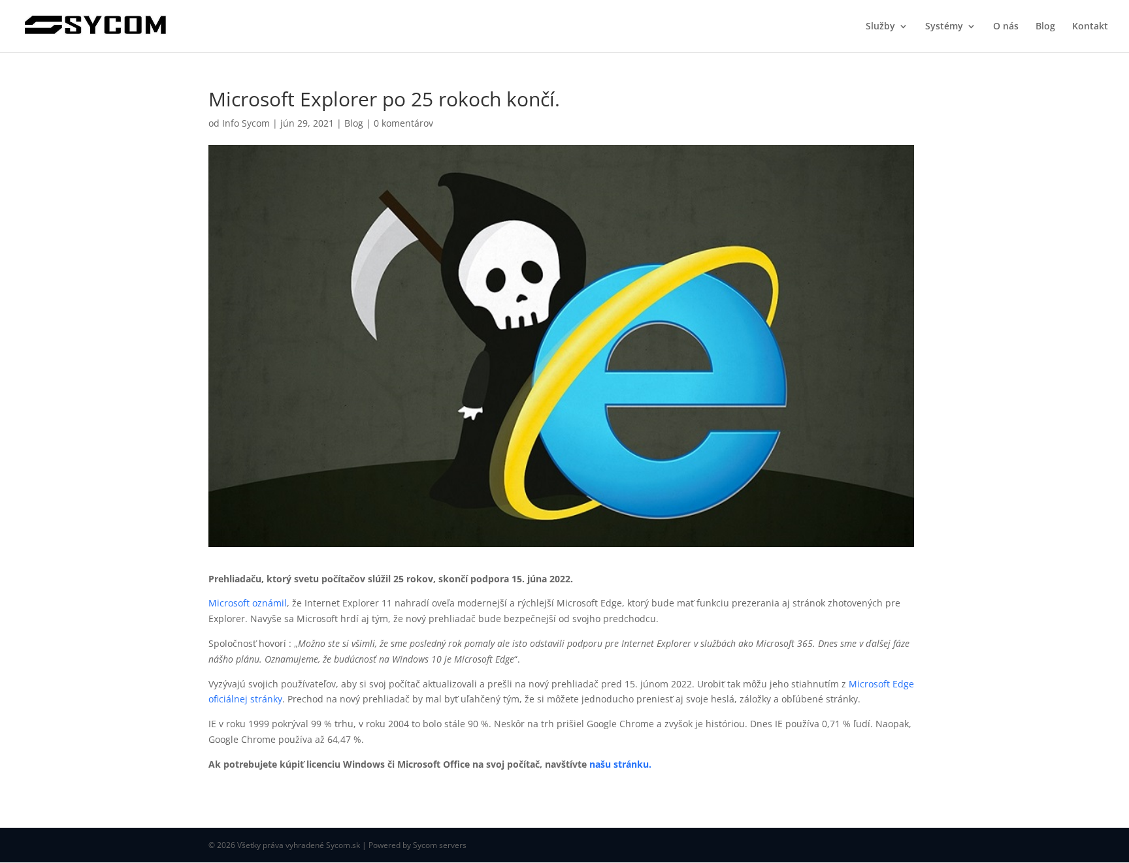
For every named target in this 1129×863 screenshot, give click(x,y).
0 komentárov (403, 123)
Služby (880, 27)
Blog (1045, 27)
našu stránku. (620, 764)
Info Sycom (246, 123)
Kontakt (1090, 27)
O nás (1006, 27)
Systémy (944, 27)
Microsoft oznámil (247, 603)
